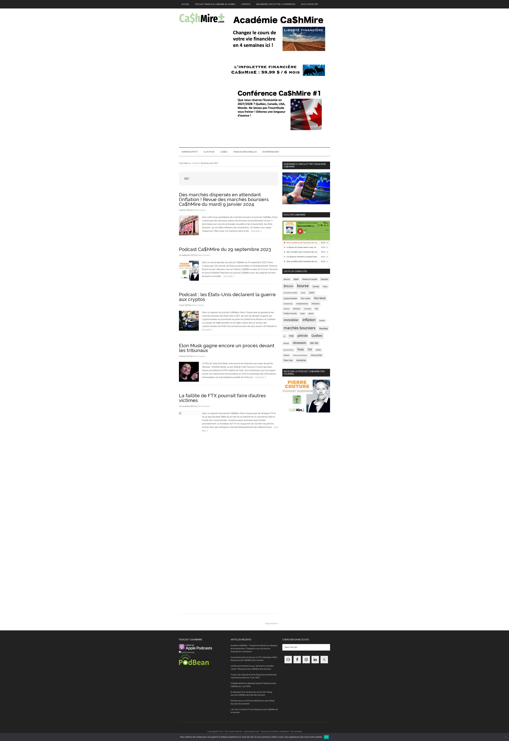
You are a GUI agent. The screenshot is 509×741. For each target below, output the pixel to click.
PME (291, 336)
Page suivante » (271, 623)
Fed (316, 309)
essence (286, 309)
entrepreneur (288, 304)
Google (302, 313)
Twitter (318, 350)
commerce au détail (290, 293)
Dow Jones (305, 298)
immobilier (291, 320)
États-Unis (288, 360)
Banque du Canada (309, 279)
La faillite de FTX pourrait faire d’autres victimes (222, 398)
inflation (308, 320)
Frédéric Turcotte (290, 313)
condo (303, 293)
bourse (303, 286)
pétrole (302, 336)
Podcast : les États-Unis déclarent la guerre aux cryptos (227, 297)
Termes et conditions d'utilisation (275, 731)
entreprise (315, 304)
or (284, 336)
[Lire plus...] (256, 231)
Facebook (307, 309)
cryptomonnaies (290, 298)
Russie (286, 343)
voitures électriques (300, 355)
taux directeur (288, 350)
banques (324, 279)
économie (301, 360)
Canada (316, 286)
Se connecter (296, 731)
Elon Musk (320, 298)
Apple (296, 279)
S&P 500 (314, 343)
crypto (311, 293)
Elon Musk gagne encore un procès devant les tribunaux (226, 348)
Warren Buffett (316, 355)
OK (326, 737)
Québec (316, 336)
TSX (310, 349)
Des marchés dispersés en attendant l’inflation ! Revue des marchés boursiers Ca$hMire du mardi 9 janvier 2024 (224, 199)
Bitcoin (288, 286)
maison (322, 320)
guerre (311, 313)
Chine (325, 287)
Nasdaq (323, 328)
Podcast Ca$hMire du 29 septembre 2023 (225, 249)
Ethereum (296, 309)
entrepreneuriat (302, 304)
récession (299, 343)
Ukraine (286, 355)
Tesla (300, 349)
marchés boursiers (299, 328)
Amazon (287, 279)
